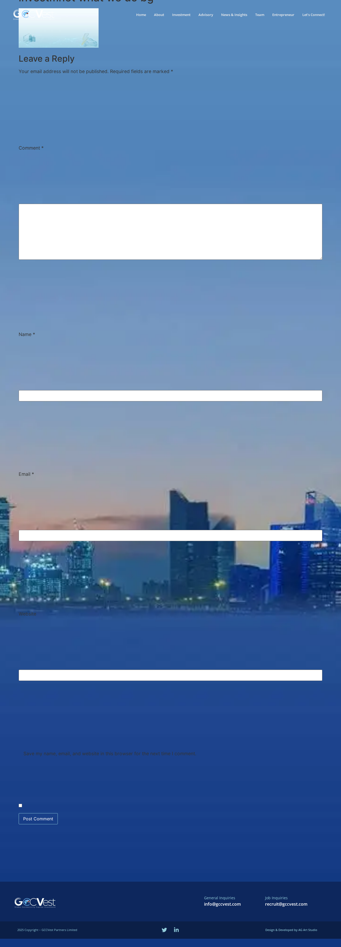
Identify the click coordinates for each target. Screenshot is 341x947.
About (159, 14)
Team (259, 14)
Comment (31, 148)
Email (26, 474)
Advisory (205, 14)
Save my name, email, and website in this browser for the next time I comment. (109, 753)
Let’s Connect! (313, 14)
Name (27, 334)
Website (27, 614)
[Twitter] (164, 930)
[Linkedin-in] (176, 930)
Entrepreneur (283, 14)
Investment (181, 14)
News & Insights (234, 14)
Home (141, 14)
